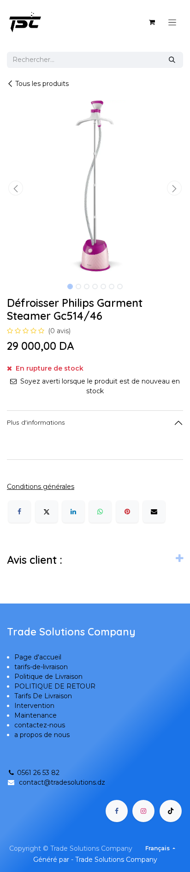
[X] (47, 511)
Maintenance (35, 715)
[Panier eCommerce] (151, 22)
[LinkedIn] (73, 511)
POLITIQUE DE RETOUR (54, 686)
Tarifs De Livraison (43, 696)
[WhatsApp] (100, 511)
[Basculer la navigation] (172, 22)
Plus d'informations (36, 422)
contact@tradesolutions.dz (62, 782)
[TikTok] (171, 811)
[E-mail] (154, 511)
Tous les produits (42, 83)
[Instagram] (143, 811)
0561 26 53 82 (38, 772)
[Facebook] (19, 511)
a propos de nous (42, 735)
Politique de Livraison (48, 676)
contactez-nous (39, 725)
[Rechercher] (172, 60)
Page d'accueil (37, 657)
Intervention (34, 705)
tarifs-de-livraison (41, 667)
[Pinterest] (127, 511)
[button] (15, 188)
